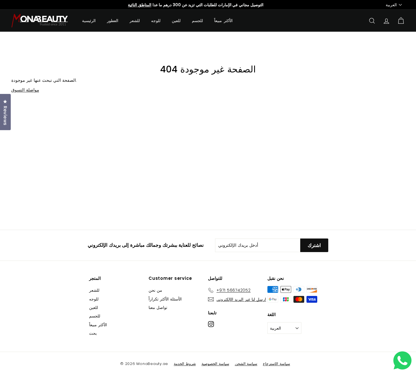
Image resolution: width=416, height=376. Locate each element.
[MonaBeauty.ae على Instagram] (211, 324)
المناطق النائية (139, 5)
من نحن (155, 290)
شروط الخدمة (185, 363)
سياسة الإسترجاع (276, 363)
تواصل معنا (158, 307)
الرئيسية (89, 20)
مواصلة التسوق (25, 90)
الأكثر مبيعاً (223, 20)
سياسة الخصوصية (215, 363)
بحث (93, 333)
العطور (112, 20)
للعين (176, 20)
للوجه (155, 20)
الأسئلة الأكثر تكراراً (165, 299)
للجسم (197, 20)
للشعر (135, 20)
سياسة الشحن (246, 363)
